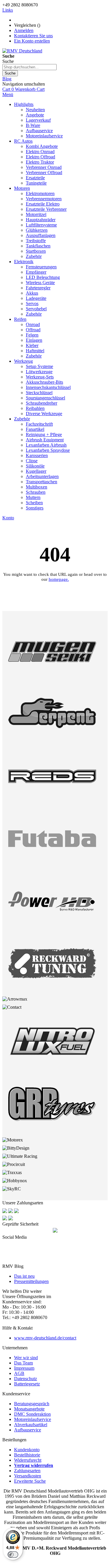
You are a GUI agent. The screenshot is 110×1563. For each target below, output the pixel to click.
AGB (19, 1373)
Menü (7, 94)
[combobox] (29, 67)
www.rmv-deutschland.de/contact (45, 1337)
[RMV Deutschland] (22, 50)
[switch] (13, 1554)
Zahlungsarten (27, 1470)
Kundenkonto (27, 1449)
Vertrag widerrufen (33, 1465)
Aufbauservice (27, 1429)
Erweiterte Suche (30, 1481)
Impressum (24, 1368)
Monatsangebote (29, 1408)
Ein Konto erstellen (32, 40)
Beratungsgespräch (31, 1403)
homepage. (59, 579)
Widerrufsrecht (27, 1460)
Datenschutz (25, 1378)
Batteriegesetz (27, 1383)
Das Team (23, 1362)
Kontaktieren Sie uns (33, 35)
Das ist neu (24, 1276)
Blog (6, 78)
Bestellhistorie (27, 1454)
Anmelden (23, 30)
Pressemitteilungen (31, 1281)
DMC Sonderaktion (32, 1414)
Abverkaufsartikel (30, 1424)
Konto (8, 517)
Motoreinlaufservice (32, 1419)
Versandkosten (27, 1475)
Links (7, 10)
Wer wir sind (26, 1357)
